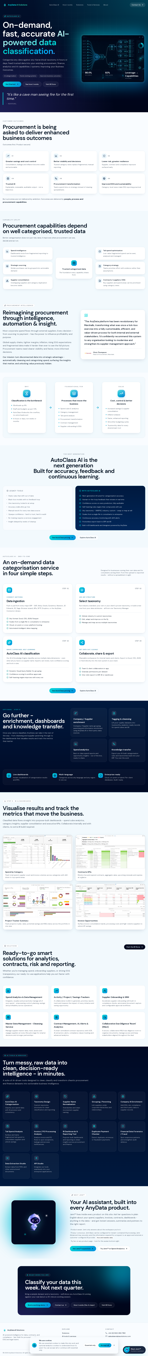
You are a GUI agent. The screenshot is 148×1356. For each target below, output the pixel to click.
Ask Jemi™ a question (82, 1249)
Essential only (90, 1345)
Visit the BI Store (133, 947)
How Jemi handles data (105, 1238)
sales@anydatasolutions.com (119, 1336)
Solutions (79, 5)
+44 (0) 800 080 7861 (116, 1333)
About (105, 5)
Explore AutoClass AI (88, 538)
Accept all (105, 1345)
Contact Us (136, 5)
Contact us (59, 1305)
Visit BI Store (51, 84)
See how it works (32, 84)
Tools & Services (93, 5)
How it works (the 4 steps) (84, 1305)
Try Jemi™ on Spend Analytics (112, 1249)
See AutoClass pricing (61, 538)
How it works (67, 5)
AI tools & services (69, 1336)
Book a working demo (36, 1305)
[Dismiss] (114, 1345)
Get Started (11, 84)
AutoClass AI (54, 5)
